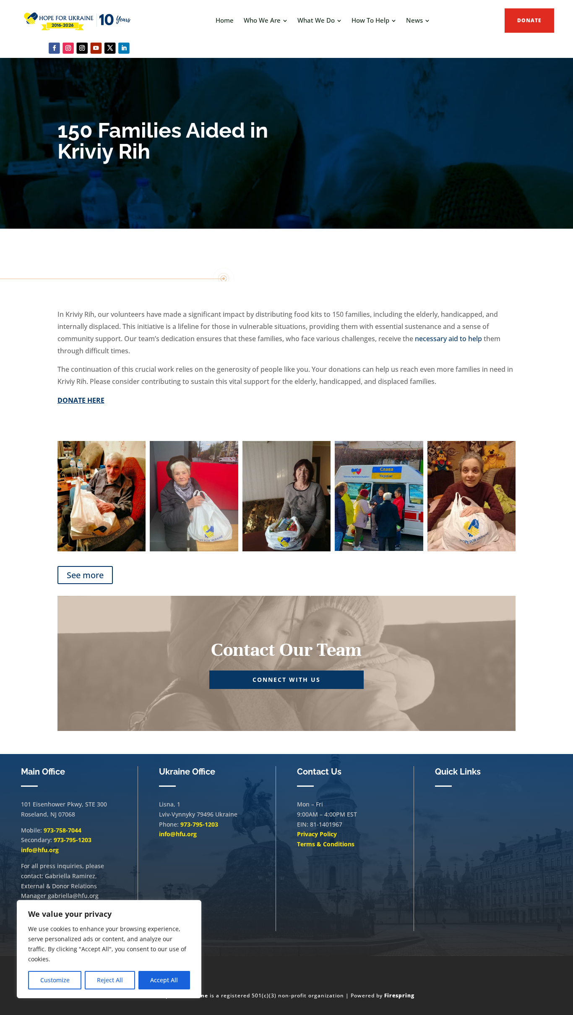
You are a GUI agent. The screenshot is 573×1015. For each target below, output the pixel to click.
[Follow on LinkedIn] (124, 48)
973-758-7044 (62, 830)
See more (85, 575)
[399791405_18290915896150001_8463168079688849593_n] (194, 549)
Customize (55, 980)
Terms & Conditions (325, 844)
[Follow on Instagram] (68, 48)
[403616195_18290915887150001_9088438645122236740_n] (101, 549)
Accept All (164, 980)
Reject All (110, 980)
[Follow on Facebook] (54, 48)
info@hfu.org (40, 850)
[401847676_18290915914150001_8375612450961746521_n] (379, 549)
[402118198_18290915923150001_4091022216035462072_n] (471, 549)
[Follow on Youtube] (96, 48)
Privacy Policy (317, 834)
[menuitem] (225, 20)
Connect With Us (286, 680)
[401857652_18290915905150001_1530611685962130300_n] (286, 549)
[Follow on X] (110, 48)
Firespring (399, 995)
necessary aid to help (448, 338)
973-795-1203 (72, 840)
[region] (109, 949)
